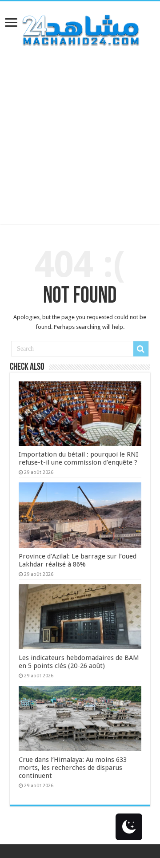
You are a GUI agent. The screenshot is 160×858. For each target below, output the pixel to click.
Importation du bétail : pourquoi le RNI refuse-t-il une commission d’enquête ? (78, 458)
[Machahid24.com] (80, 28)
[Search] (140, 348)
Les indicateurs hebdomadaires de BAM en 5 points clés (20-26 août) (79, 662)
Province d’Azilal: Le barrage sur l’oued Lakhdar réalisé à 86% (77, 560)
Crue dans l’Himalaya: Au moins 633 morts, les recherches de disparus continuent (73, 768)
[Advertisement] (80, 144)
